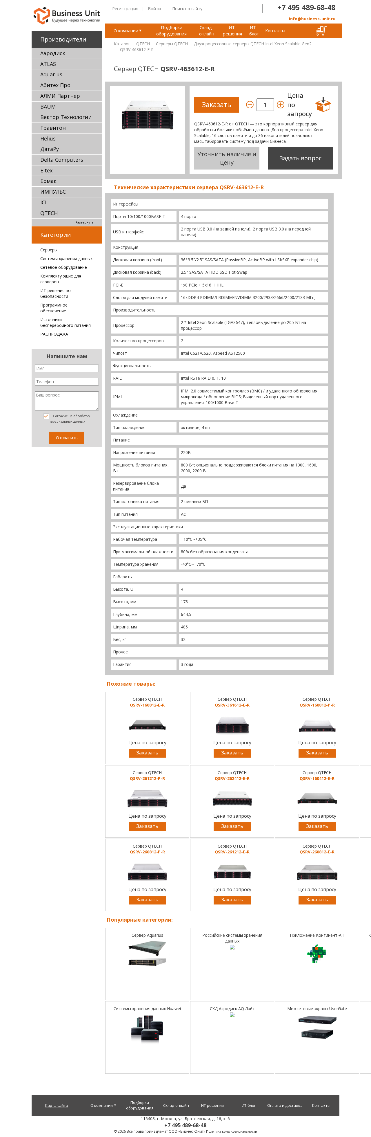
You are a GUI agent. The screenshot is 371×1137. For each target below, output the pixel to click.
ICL (44, 202)
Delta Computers (61, 159)
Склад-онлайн (206, 30)
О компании (126, 30)
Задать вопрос (300, 158)
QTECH (49, 213)
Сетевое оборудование (63, 267)
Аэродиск (52, 53)
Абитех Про (55, 85)
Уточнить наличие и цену (226, 158)
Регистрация (125, 8)
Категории (55, 235)
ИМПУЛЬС (53, 191)
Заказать (147, 752)
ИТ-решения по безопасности (55, 293)
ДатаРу (49, 148)
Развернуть (84, 222)
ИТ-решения (232, 30)
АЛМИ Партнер (60, 95)
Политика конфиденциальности (231, 1131)
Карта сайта (56, 1105)
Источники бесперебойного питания (65, 322)
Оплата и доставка (285, 1105)
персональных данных (67, 421)
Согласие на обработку (69, 419)
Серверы (48, 250)
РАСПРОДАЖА (54, 334)
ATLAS (48, 63)
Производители (63, 39)
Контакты (275, 30)
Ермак (48, 180)
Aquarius (51, 74)
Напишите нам (66, 356)
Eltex (46, 170)
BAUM (48, 106)
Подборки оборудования (171, 30)
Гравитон (53, 127)
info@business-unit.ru (312, 18)
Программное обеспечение (54, 307)
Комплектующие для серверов (60, 278)
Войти (154, 8)
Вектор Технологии (66, 116)
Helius (48, 138)
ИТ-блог (254, 30)
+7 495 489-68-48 (306, 7)
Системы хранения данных (66, 258)
